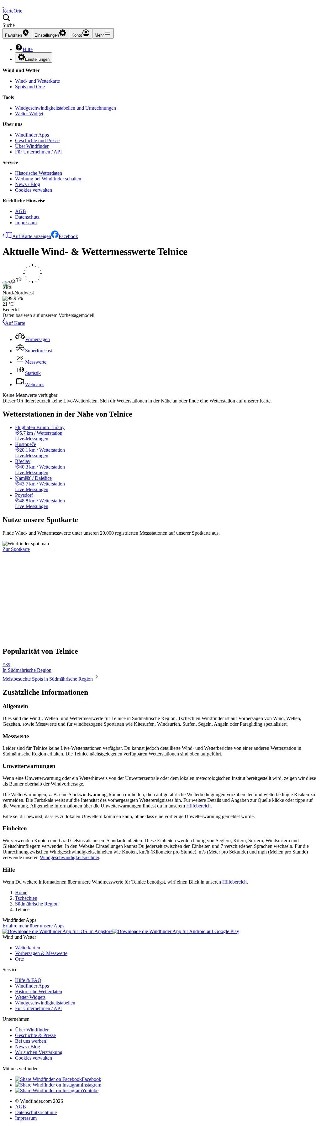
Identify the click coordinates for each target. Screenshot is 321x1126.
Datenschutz (27, 217)
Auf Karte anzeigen (31, 236)
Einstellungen (37, 59)
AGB (20, 211)
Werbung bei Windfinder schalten (48, 178)
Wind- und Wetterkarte (37, 81)
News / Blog (27, 184)
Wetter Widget (29, 113)
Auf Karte (15, 323)
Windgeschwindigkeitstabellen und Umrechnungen (65, 108)
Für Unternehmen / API (38, 151)
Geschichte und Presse (37, 140)
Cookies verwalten (33, 190)
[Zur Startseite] (3, 5)
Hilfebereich (198, 805)
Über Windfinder (32, 146)
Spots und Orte (30, 86)
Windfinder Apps (32, 135)
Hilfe (28, 49)
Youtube (90, 1090)
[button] (160, 21)
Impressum (26, 222)
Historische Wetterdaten (38, 173)
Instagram (91, 1084)
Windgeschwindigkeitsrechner (69, 857)
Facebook (68, 236)
